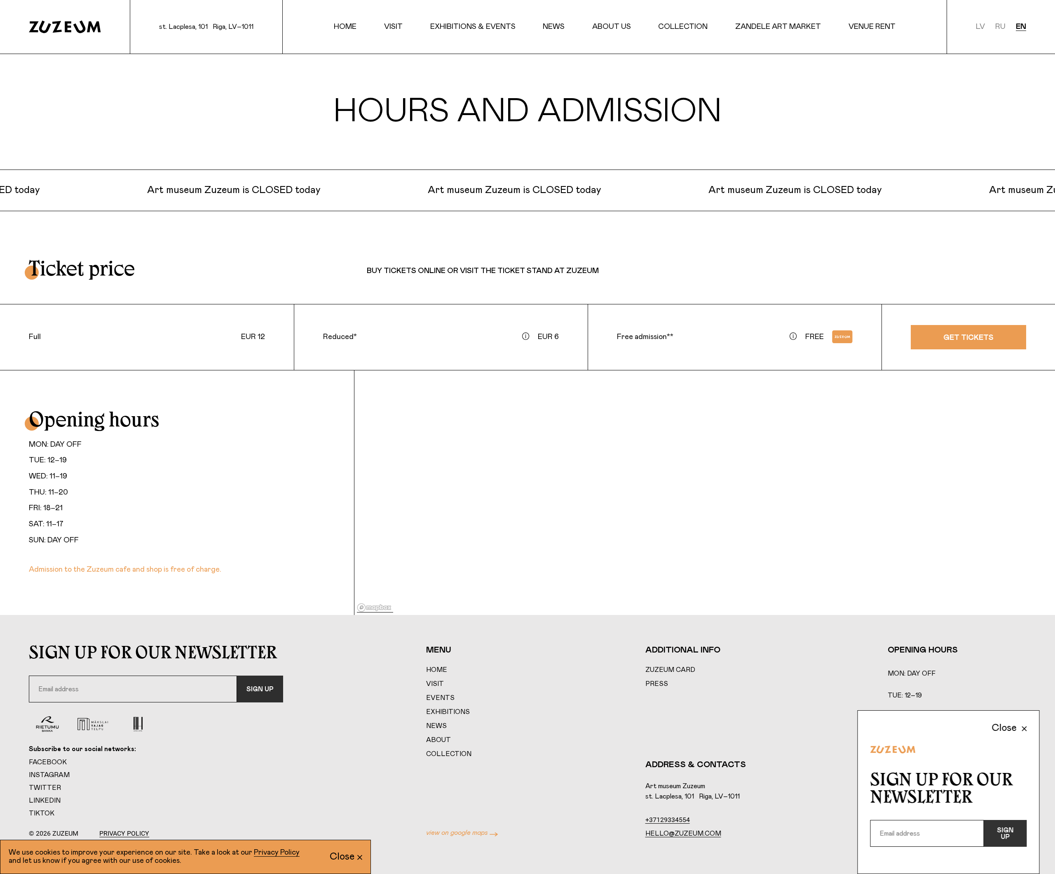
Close (342, 857)
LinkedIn (45, 800)
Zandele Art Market (778, 27)
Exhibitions (448, 712)
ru (1000, 27)
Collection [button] (683, 27)
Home (345, 27)
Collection (448, 754)
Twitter (45, 787)
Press (656, 684)
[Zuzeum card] (842, 337)
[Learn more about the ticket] (526, 336)
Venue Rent (872, 27)
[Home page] (65, 26)
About (438, 740)
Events (440, 698)
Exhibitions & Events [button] (473, 27)
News (554, 27)
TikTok (41, 813)
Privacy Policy (277, 852)
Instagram (49, 775)
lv (980, 27)
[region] (704, 492)
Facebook (48, 762)
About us (611, 27)
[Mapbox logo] (375, 608)
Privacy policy (124, 833)
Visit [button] (393, 27)
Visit (435, 684)
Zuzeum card (670, 670)
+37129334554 (667, 820)
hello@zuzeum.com (683, 833)
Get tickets (968, 338)
